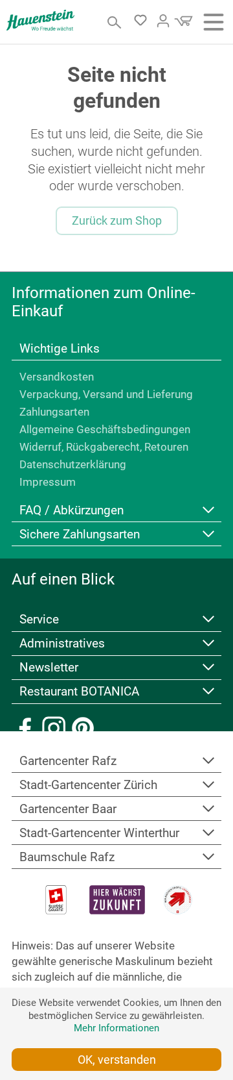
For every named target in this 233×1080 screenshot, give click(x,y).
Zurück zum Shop (117, 220)
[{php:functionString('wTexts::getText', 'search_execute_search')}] (115, 22)
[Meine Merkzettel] (144, 23)
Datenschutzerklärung (72, 464)
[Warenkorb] (182, 25)
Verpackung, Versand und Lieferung (106, 394)
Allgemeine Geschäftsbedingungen (104, 429)
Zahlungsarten (54, 411)
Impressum (47, 481)
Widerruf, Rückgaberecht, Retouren (103, 446)
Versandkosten (56, 376)
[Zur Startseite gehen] (40, 20)
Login (163, 21)
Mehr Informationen (116, 1028)
